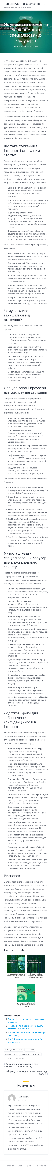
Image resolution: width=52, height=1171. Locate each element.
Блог (20, 1165)
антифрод (30, 1050)
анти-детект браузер (13, 1050)
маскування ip (11, 1054)
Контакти (41, 1165)
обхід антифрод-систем (30, 1054)
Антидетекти (26, 18)
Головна (10, 1165)
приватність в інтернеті (15, 1058)
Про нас (29, 1165)
